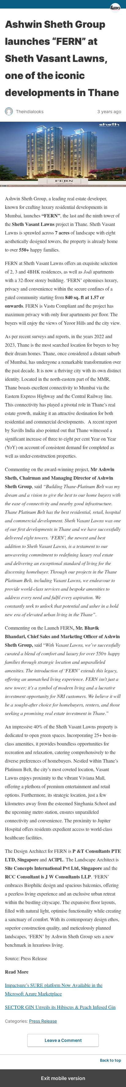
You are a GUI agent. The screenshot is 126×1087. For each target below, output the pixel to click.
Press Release (43, 1021)
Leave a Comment (63, 1040)
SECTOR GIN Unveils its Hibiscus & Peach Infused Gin (60, 1007)
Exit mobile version (63, 1078)
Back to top (110, 1060)
